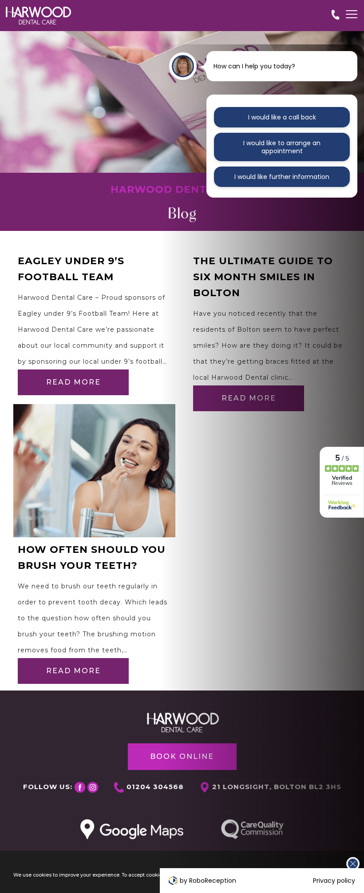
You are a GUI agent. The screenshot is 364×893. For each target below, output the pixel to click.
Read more (73, 382)
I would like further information (281, 176)
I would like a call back (282, 117)
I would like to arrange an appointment (281, 147)
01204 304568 (155, 786)
